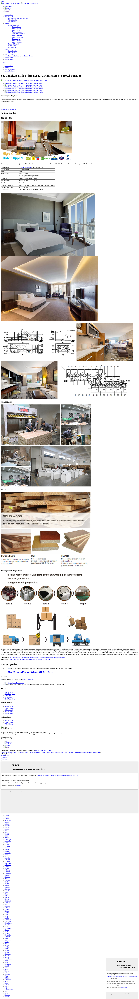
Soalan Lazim (9, 57)
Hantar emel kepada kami (8, 109)
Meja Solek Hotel (23, 752)
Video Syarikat (12, 20)
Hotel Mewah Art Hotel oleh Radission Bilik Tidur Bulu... (30, 672)
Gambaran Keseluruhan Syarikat (18, 18)
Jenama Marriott (17, 32)
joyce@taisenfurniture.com (12, 3)
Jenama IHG (16, 30)
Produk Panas (39, 750)
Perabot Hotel (50, 752)
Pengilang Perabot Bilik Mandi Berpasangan (87, 752)
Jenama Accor (16, 40)
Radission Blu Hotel (25, 167)
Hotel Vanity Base (10, 699)
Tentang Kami (9, 16)
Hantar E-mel (5, 755)
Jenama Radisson (17, 35)
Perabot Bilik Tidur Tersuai (37, 752)
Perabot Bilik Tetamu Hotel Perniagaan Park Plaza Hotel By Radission (30, 659)
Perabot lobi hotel (13, 44)
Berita (6, 49)
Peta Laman (47, 750)
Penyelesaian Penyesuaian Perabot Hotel (20, 56)
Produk (7, 23)
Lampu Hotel (8, 697)
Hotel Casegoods (13, 25)
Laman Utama (9, 15)
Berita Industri (12, 52)
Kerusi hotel (12, 45)
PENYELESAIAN (10, 54)
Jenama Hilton (16, 28)
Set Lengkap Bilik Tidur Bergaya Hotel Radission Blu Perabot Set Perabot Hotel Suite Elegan (37, 657)
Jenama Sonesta (17, 42)
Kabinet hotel (12, 47)
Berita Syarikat (12, 51)
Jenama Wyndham (17, 37)
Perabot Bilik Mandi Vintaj (9, 752)
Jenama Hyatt (16, 39)
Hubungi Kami (9, 59)
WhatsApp (4, 757)
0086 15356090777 (33, 3)
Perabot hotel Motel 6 (18, 34)
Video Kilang (12, 22)
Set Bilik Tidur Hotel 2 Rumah (64, 752)
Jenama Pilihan (16, 27)
